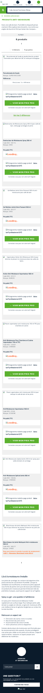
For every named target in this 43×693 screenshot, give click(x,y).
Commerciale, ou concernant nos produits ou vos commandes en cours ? (18, 679)
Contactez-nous (21, 685)
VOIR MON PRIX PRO (21, 103)
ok (37, 666)
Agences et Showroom (21, 660)
